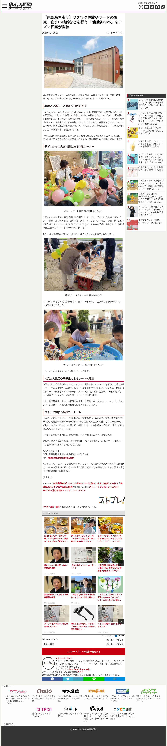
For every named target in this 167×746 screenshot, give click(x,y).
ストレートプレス (115, 33)
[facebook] (52, 679)
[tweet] (68, 679)
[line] (94, 679)
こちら (80, 672)
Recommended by (108, 636)
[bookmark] (114, 679)
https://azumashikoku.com (61, 458)
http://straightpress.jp (79, 669)
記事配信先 (9, 724)
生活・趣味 (48, 644)
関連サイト (9, 686)
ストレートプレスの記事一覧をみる (83, 651)
